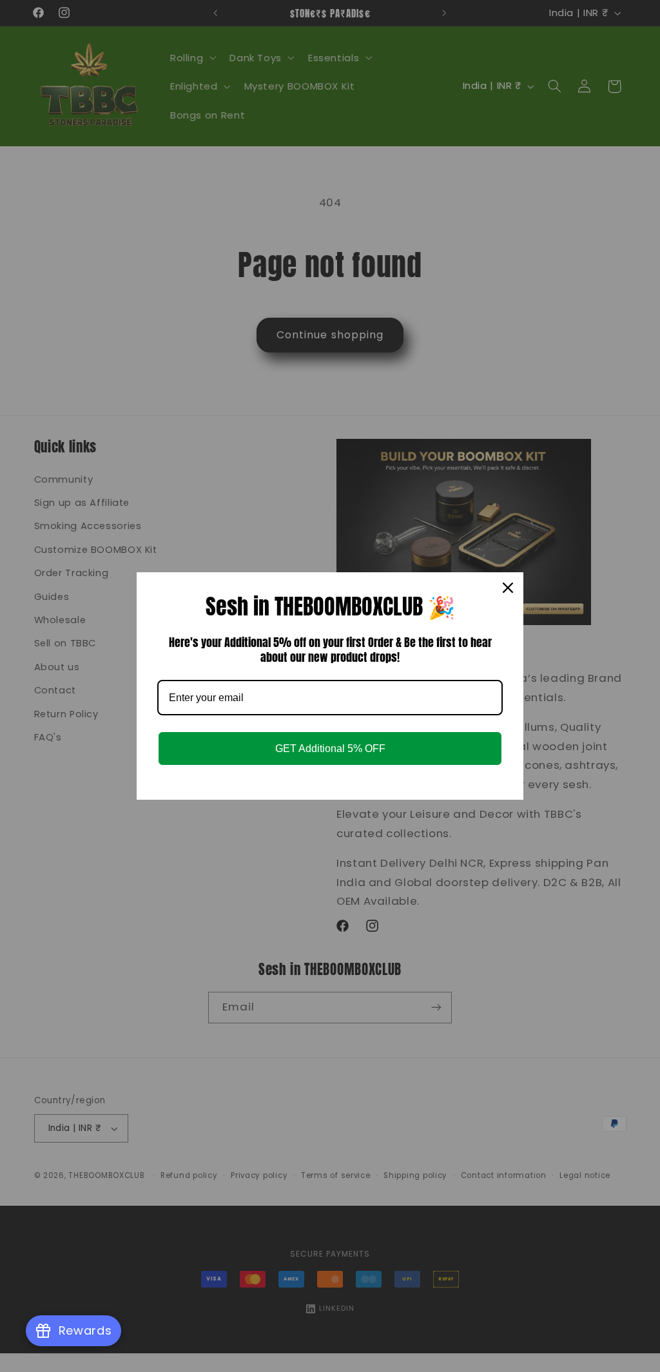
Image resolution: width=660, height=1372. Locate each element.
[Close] (507, 587)
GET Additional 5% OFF (330, 748)
